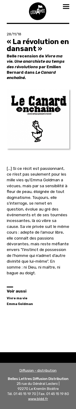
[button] (38, 119)
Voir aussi (16, 291)
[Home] (38, 10)
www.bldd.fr (38, 399)
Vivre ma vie (17, 298)
